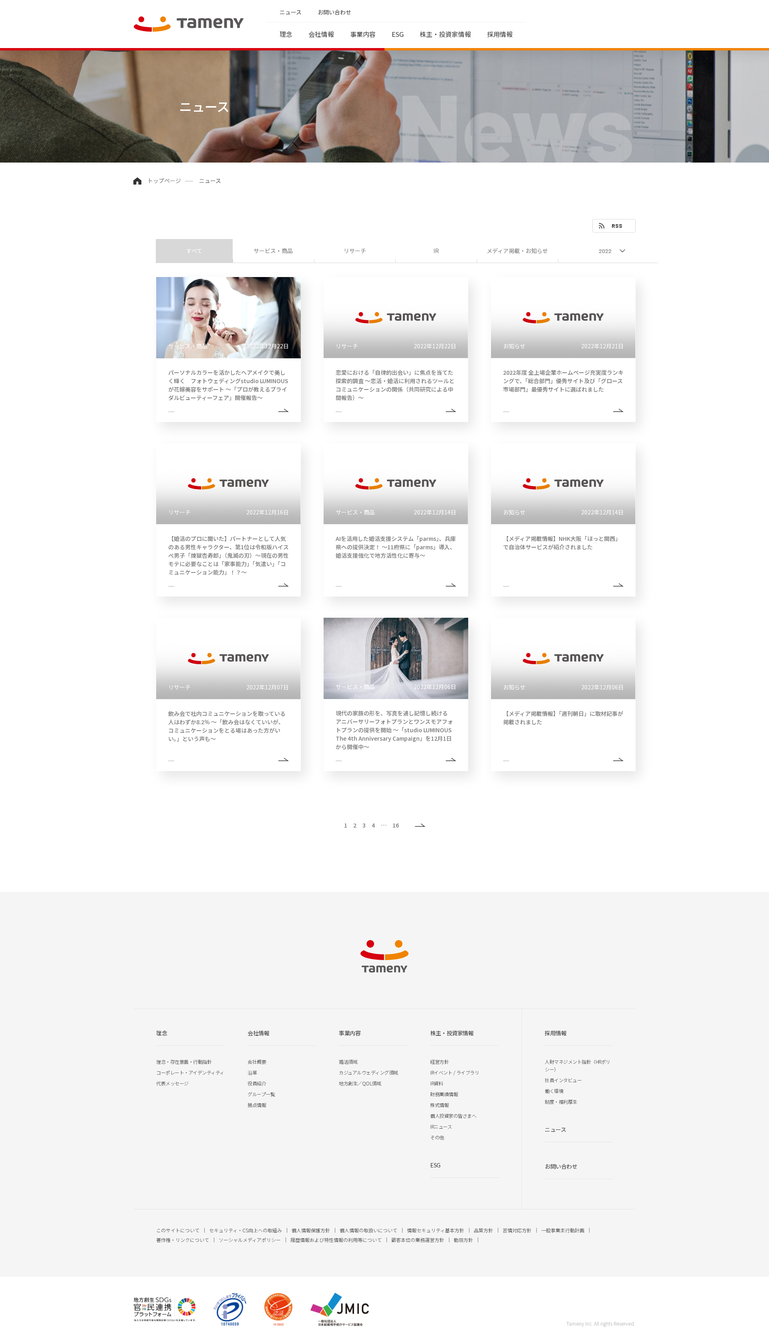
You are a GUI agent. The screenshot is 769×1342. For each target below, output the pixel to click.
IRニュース (441, 1126)
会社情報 (321, 34)
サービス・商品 (273, 251)
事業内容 (363, 34)
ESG (398, 34)
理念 (286, 34)
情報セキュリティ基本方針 (435, 1230)
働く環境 (554, 1090)
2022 (605, 250)
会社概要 (257, 1061)
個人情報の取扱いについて (368, 1230)
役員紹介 (257, 1083)
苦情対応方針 (517, 1230)
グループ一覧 (261, 1094)
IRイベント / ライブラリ (454, 1072)
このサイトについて (177, 1230)
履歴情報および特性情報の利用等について (336, 1239)
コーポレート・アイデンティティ (190, 1072)
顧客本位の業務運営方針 (417, 1239)
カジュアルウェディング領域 (368, 1072)
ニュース (291, 12)
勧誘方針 (463, 1239)
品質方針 (483, 1230)
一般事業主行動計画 (562, 1230)
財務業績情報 (444, 1094)
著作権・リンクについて (182, 1239)
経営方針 (439, 1061)
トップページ (164, 181)
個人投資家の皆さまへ (453, 1115)
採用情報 (500, 34)
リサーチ (355, 251)
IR (436, 251)
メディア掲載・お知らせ (517, 251)
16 (396, 825)
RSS (617, 225)
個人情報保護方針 (311, 1230)
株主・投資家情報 (445, 34)
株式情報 (439, 1104)
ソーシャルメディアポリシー (250, 1239)
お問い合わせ (334, 12)
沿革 (252, 1072)
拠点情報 (257, 1104)
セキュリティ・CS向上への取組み (245, 1230)
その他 (437, 1137)
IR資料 (436, 1083)
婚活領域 (348, 1061)
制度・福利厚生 (561, 1101)
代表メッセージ (172, 1083)
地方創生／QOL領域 (360, 1083)
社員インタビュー (563, 1080)
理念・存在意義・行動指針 (183, 1061)
